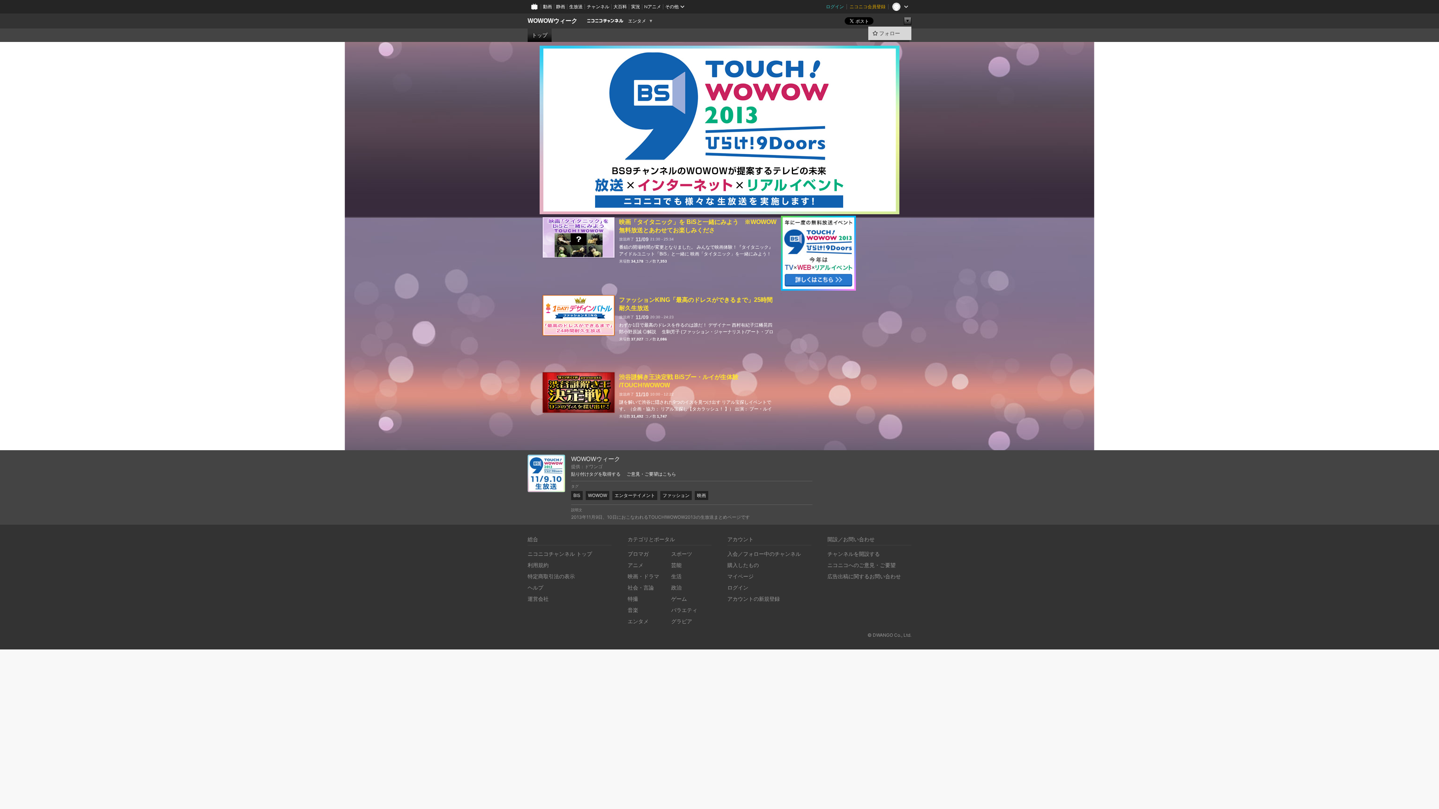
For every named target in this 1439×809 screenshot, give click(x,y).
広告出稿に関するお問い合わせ (864, 576)
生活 (676, 576)
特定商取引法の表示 (551, 576)
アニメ (635, 565)
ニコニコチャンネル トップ (560, 554)
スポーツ (681, 554)
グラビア (681, 621)
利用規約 (538, 565)
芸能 (676, 565)
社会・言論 (641, 587)
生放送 (576, 6)
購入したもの (743, 565)
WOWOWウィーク (552, 21)
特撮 (633, 599)
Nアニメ (652, 6)
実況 (635, 6)
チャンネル (598, 6)
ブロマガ (638, 554)
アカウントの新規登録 (753, 599)
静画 (560, 6)
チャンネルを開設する (853, 554)
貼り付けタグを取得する (596, 474)
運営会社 (538, 599)
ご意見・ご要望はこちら (651, 474)
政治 (676, 587)
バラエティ (684, 610)
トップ (539, 35)
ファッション (676, 495)
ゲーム (679, 599)
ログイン (835, 6)
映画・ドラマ (643, 576)
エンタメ (637, 21)
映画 (701, 495)
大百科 (620, 6)
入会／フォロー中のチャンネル (764, 554)
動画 (547, 6)
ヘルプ (535, 587)
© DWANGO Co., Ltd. (889, 635)
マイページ (740, 576)
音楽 (633, 610)
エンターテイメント (635, 495)
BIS (576, 495)
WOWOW (597, 495)
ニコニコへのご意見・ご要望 (861, 565)
